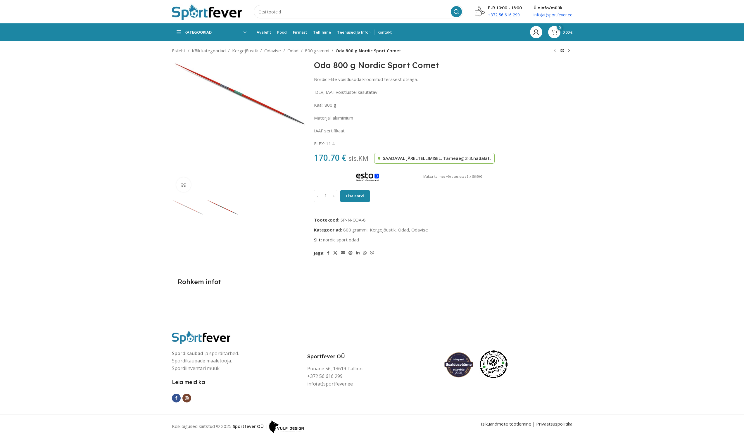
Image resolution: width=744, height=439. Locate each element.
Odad (292, 50)
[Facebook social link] (328, 253)
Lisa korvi (355, 195)
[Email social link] (343, 253)
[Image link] (201, 336)
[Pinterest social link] (350, 253)
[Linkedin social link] (357, 253)
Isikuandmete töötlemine (506, 424)
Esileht (178, 50)
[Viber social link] (372, 253)
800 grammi (317, 50)
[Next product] (568, 50)
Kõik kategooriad (209, 50)
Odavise (272, 50)
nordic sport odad (341, 240)
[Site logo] (207, 11)
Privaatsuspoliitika (554, 424)
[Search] (456, 11)
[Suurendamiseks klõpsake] (183, 184)
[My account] (536, 32)
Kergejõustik (245, 50)
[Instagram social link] (186, 398)
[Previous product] (554, 50)
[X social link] (335, 253)
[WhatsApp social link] (364, 253)
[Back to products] (561, 50)
